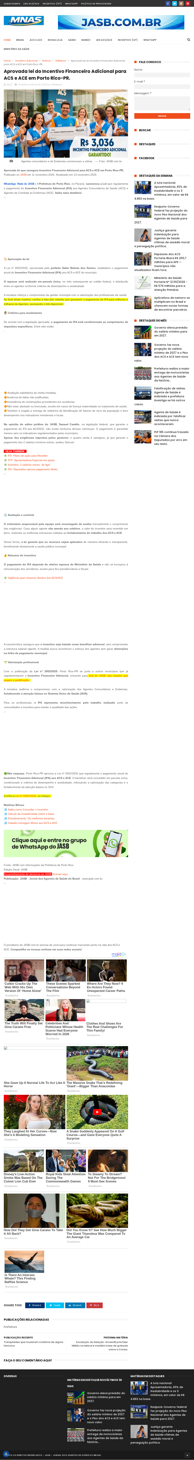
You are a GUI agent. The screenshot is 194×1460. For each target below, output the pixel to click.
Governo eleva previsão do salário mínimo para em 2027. (171, 331)
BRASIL (20, 40)
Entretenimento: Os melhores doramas (31, 818)
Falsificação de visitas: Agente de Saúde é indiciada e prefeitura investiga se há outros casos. (159, 396)
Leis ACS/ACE (31, 3)
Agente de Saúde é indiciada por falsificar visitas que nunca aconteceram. (170, 418)
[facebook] (168, 3)
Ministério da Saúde (17, 49)
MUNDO (86, 40)
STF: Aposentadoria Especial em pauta (31, 460)
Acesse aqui (60, 874)
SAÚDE (72, 40)
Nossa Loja (55, 40)
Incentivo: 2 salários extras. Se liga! (29, 464)
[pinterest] (187, 3)
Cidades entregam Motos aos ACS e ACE (32, 822)
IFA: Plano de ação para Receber (28, 455)
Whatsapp (71, 3)
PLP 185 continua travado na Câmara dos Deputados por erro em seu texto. (171, 438)
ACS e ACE (36, 40)
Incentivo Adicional (26, 60)
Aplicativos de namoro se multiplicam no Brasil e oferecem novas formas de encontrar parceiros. (172, 304)
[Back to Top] (187, 1455)
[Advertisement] (66, 226)
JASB (23, 174)
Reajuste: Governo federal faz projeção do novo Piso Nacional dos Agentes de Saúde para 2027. (161, 214)
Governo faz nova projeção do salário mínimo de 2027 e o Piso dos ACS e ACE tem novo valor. (161, 353)
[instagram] (181, 3)
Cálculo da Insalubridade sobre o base (31, 813)
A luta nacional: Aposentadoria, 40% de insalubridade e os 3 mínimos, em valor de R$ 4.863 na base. (161, 191)
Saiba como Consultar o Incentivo (28, 809)
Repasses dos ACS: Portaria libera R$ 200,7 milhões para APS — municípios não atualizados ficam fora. (160, 262)
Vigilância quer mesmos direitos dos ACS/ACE (35, 577)
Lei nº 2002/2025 (26, 795)
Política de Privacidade (96, 3)
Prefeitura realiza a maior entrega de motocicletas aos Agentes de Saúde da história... (171, 374)
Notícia (46, 60)
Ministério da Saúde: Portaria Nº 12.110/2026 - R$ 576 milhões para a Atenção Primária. (170, 284)
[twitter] (174, 3)
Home (7, 40)
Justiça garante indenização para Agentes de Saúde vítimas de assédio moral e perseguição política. (162, 238)
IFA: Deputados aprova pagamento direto (32, 469)
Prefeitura (61, 60)
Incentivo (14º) (52, 3)
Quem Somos (12, 3)
